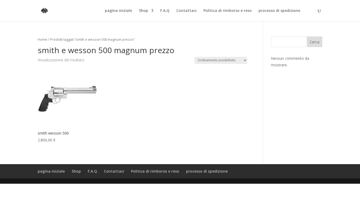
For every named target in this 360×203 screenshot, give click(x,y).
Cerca (314, 41)
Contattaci (186, 11)
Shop (143, 11)
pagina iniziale (118, 11)
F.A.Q (164, 11)
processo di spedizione (279, 11)
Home (42, 39)
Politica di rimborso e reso (227, 11)
